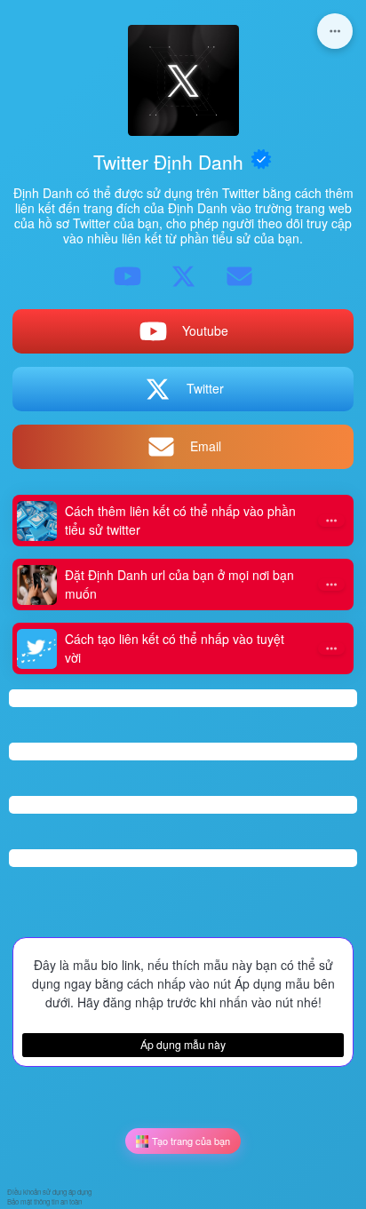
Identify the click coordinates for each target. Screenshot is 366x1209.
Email (205, 446)
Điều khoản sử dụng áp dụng (49, 1192)
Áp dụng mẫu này (183, 1044)
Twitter (205, 388)
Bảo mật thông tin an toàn (44, 1201)
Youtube (205, 330)
